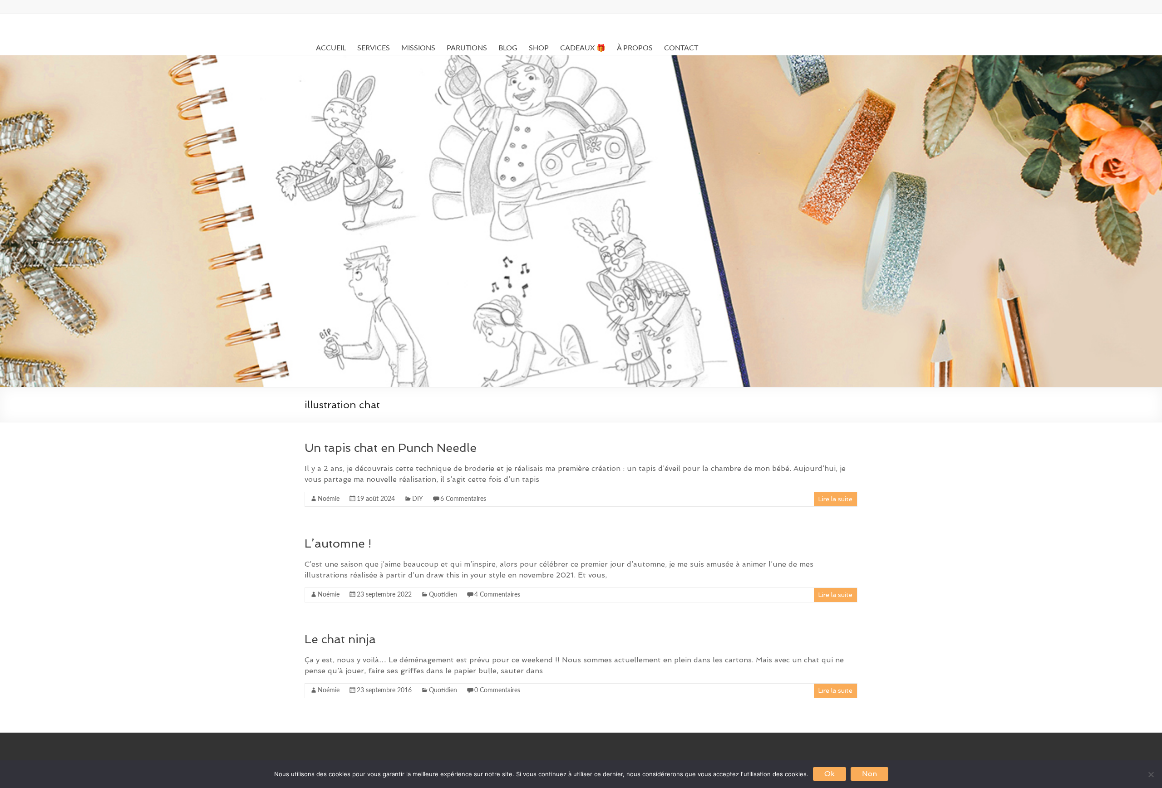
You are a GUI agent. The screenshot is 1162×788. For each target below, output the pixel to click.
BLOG (507, 48)
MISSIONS (418, 48)
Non (869, 773)
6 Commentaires (463, 499)
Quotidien (443, 595)
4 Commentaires (497, 595)
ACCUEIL (331, 48)
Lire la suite (835, 499)
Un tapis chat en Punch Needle (391, 448)
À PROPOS (635, 48)
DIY (417, 499)
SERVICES (373, 48)
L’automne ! (338, 543)
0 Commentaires (497, 690)
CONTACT (681, 48)
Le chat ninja (340, 639)
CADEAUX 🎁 (583, 48)
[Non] (1150, 774)
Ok (829, 773)
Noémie (329, 499)
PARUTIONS (467, 48)
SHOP (539, 48)
